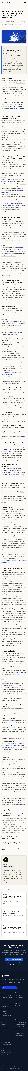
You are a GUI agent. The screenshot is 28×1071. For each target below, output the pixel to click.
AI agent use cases (5, 1050)
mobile (9, 205)
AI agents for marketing (6, 1015)
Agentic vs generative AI (20, 1022)
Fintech (3, 1022)
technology (4, 181)
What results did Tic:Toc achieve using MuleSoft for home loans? (11, 837)
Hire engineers (14, 964)
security (13, 731)
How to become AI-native (7, 1052)
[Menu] (25, 2)
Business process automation (19, 998)
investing (23, 205)
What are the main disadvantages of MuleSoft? (11, 848)
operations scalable (13, 474)
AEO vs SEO (17, 1031)
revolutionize (5, 683)
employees (22, 436)
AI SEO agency (4, 1013)
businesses (23, 184)
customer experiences (19, 672)
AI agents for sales (19, 1003)
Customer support (5, 1026)
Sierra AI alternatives (19, 1035)
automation (4, 596)
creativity (15, 173)
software (20, 332)
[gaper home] (5, 2)
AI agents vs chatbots (20, 1024)
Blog (2, 1059)
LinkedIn (5, 882)
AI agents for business (6, 1042)
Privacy (3, 1068)
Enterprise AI (18, 1001)
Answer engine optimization (4, 1007)
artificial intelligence (8, 207)
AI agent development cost (6, 1045)
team (10, 628)
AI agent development (6, 995)
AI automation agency (6, 999)
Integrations (17, 1005)
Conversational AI (5, 1002)
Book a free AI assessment (14, 959)
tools (10, 334)
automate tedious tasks (7, 470)
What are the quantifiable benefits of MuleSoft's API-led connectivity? (11, 843)
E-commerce (12, 181)
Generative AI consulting (6, 1004)
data (5, 291)
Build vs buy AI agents (6, 1054)
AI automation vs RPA (19, 1026)
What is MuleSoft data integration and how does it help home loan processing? (12, 814)
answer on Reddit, (16, 258)
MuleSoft (9, 221)
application (15, 323)
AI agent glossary (5, 1056)
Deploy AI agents (18, 995)
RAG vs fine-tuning (19, 1029)
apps (20, 234)
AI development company (7, 997)
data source (22, 323)
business (8, 253)
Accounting (4, 1029)
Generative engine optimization (5, 1010)
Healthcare (3, 1024)
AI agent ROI (4, 1048)
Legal (2, 1031)
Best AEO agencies (19, 1033)
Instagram (18, 236)
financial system (20, 83)
